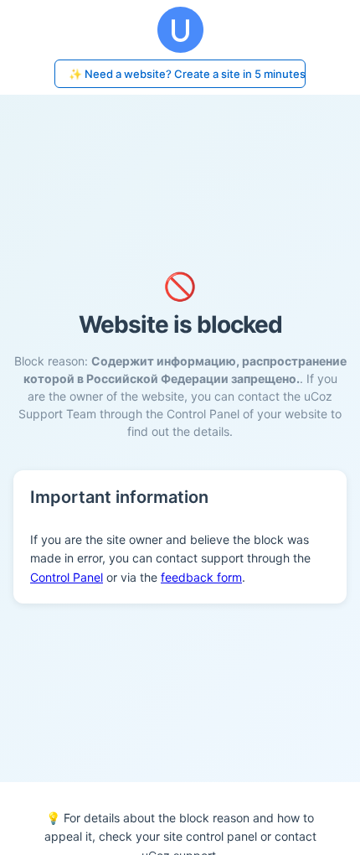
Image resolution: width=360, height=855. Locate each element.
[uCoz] (180, 30)
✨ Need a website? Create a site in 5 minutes (187, 73)
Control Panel (66, 577)
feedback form (201, 577)
